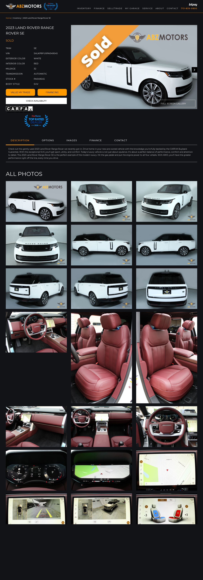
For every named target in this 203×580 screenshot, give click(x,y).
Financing (52, 92)
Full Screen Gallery (173, 103)
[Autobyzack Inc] (23, 6)
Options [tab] (48, 140)
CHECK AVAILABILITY (36, 101)
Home (8, 18)
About (159, 8)
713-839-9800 (189, 8)
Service (147, 8)
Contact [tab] (120, 140)
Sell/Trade (114, 8)
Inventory (17, 18)
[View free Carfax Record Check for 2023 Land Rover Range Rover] (20, 109)
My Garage (132, 8)
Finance (99, 8)
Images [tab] (71, 140)
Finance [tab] (95, 140)
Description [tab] (20, 140)
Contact (172, 8)
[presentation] (194, 70)
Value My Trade (20, 92)
